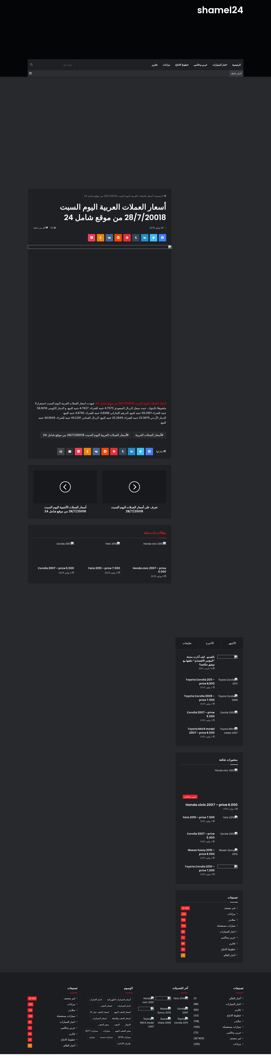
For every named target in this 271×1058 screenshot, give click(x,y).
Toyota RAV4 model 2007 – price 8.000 (201, 731)
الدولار (128, 1024)
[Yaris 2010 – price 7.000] (99, 553)
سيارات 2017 (91, 1030)
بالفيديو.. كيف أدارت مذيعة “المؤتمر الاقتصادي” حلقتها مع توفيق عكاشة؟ (199, 660)
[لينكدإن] (144, 237)
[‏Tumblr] (136, 237)
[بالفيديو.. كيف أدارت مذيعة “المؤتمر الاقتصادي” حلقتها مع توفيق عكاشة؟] (227, 665)
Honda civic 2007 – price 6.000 (149, 570)
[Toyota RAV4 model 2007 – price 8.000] (227, 734)
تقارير (155, 64)
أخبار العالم (229, 955)
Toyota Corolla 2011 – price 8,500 (200, 681)
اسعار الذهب (106, 1005)
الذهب (117, 1024)
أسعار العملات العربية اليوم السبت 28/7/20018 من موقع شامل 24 (85, 435)
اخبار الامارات (96, 999)
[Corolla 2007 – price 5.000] (53, 553)
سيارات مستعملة (226, 925)
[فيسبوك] (162, 237)
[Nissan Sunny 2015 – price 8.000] (227, 855)
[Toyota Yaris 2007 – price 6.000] (163, 1000)
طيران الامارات (124, 1043)
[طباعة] (61, 451)
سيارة (92, 1037)
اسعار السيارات (99, 1018)
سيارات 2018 (124, 1037)
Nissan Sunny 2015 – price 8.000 (201, 852)
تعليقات (187, 643)
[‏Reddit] (118, 237)
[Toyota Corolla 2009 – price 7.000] (227, 701)
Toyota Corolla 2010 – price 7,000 (200, 868)
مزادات (166, 64)
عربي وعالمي (200, 64)
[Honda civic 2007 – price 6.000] (146, 553)
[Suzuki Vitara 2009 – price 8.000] (163, 1021)
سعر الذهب (103, 1024)
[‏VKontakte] (109, 237)
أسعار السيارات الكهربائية (119, 999)
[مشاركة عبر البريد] (69, 451)
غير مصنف (229, 908)
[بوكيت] (91, 237)
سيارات (106, 1030)
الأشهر (232, 643)
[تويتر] (153, 237)
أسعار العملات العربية (148, 435)
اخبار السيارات (220, 64)
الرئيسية (236, 64)
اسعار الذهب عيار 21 (99, 1012)
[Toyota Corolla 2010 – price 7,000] (227, 872)
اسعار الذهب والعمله (121, 1018)
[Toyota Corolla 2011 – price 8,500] (227, 685)
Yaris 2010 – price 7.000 (104, 568)
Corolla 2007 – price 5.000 (56, 568)
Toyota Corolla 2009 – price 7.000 (199, 698)
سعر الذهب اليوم (123, 1030)
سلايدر (231, 919)
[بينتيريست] (127, 237)
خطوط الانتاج (182, 64)
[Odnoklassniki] (100, 237)
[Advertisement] (99, 29)
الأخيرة (210, 643)
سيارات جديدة (106, 1037)
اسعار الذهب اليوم (122, 1012)
